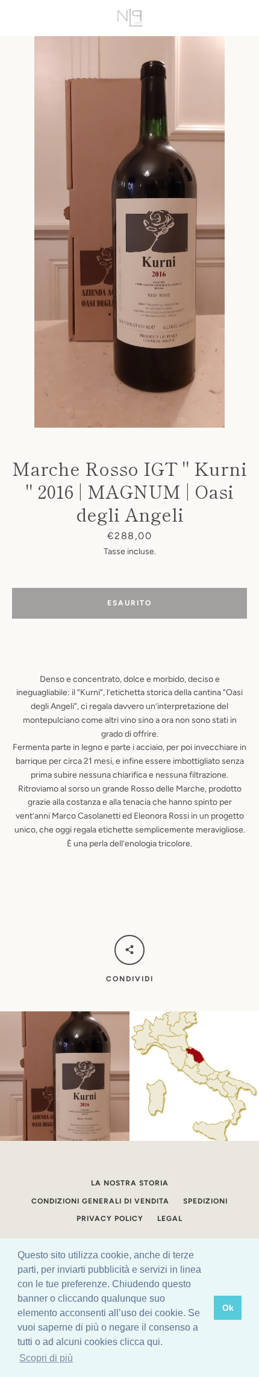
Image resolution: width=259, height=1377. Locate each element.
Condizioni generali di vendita (100, 1201)
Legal (170, 1218)
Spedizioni (205, 1201)
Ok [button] (228, 1308)
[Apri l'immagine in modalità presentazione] (129, 232)
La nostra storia (130, 1183)
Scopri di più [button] (46, 1358)
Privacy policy (109, 1218)
